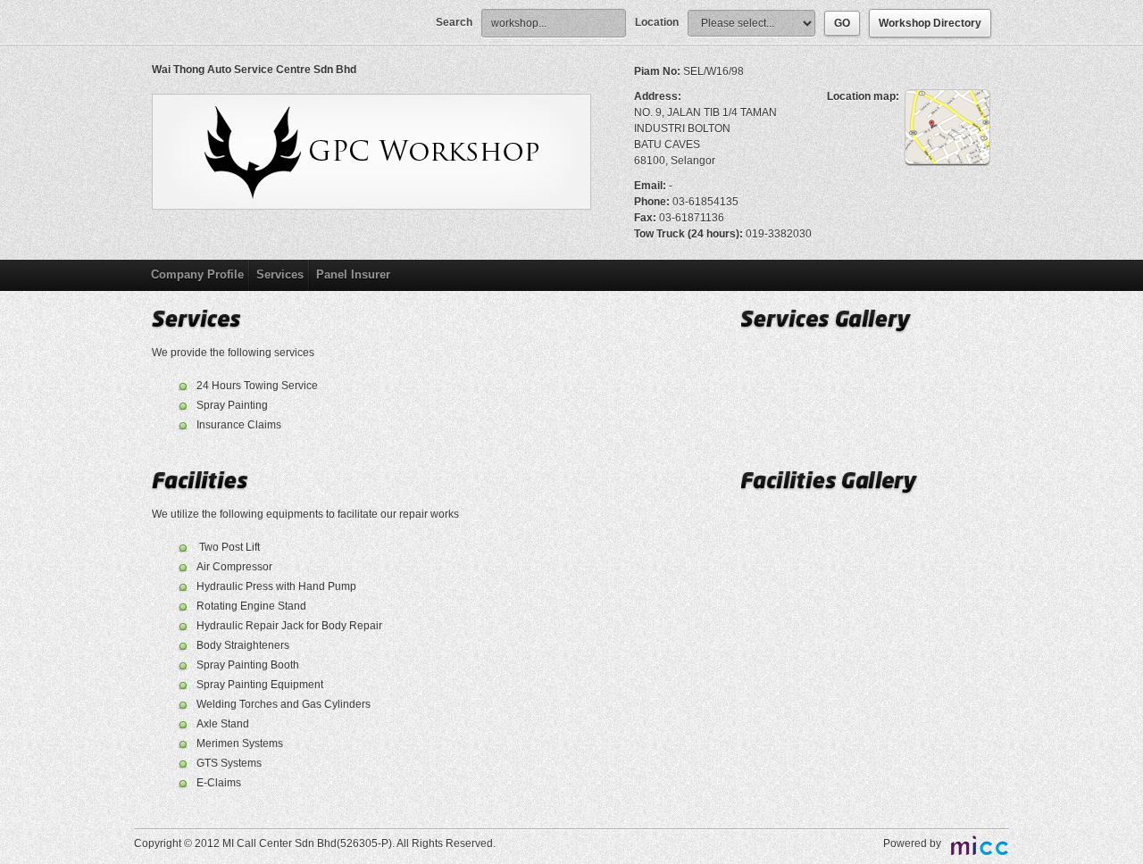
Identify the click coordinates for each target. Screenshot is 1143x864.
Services (280, 274)
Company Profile (197, 274)
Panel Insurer (353, 274)
